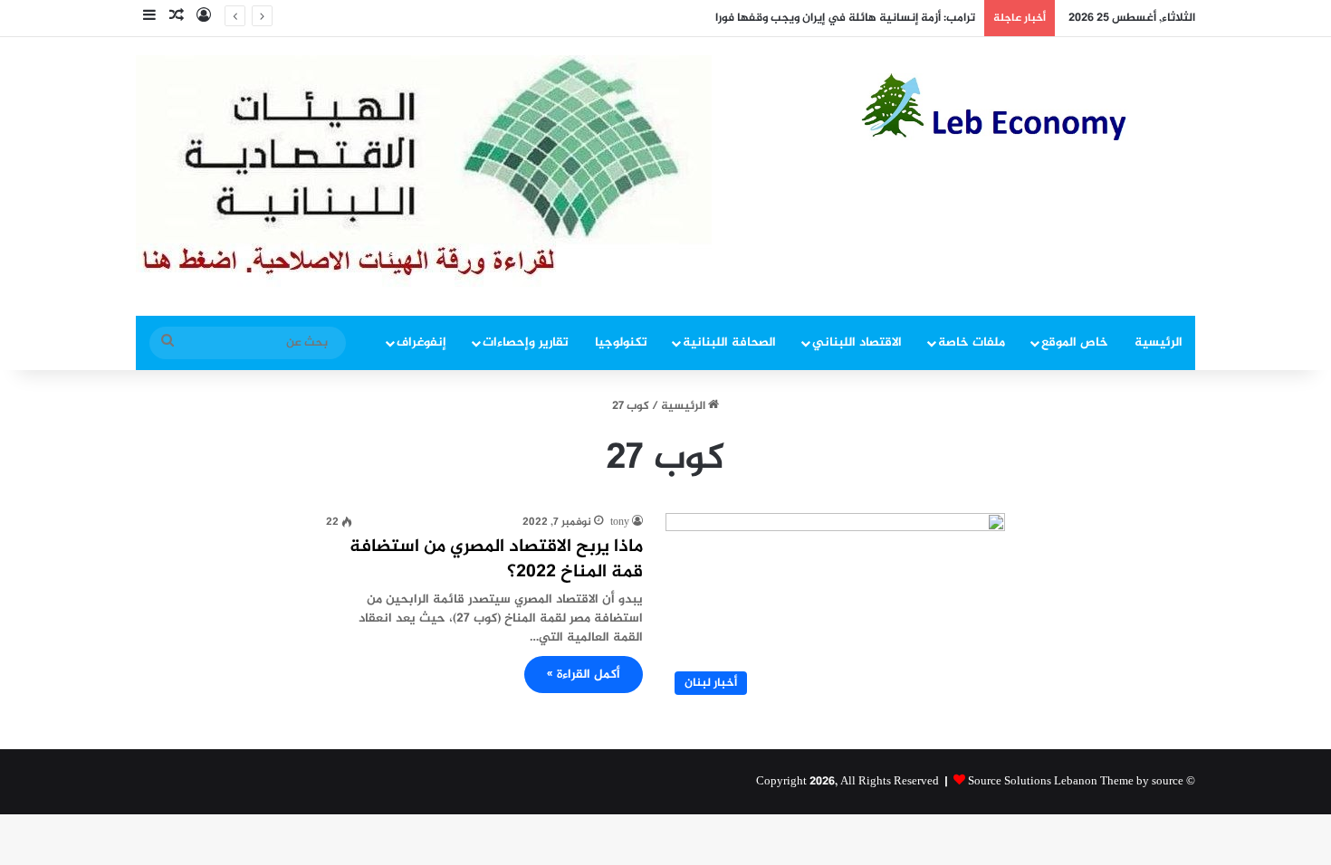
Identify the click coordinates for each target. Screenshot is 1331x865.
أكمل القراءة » (583, 674)
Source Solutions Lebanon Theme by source (1075, 782)
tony (619, 522)
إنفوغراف (421, 342)
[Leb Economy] (1027, 106)
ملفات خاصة (971, 342)
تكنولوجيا (621, 342)
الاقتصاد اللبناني (857, 342)
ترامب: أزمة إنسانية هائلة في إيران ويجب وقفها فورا (845, 18)
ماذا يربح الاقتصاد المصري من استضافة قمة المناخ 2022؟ (496, 559)
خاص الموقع (1074, 342)
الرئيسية (1159, 342)
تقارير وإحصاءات (526, 342)
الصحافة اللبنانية (729, 342)
